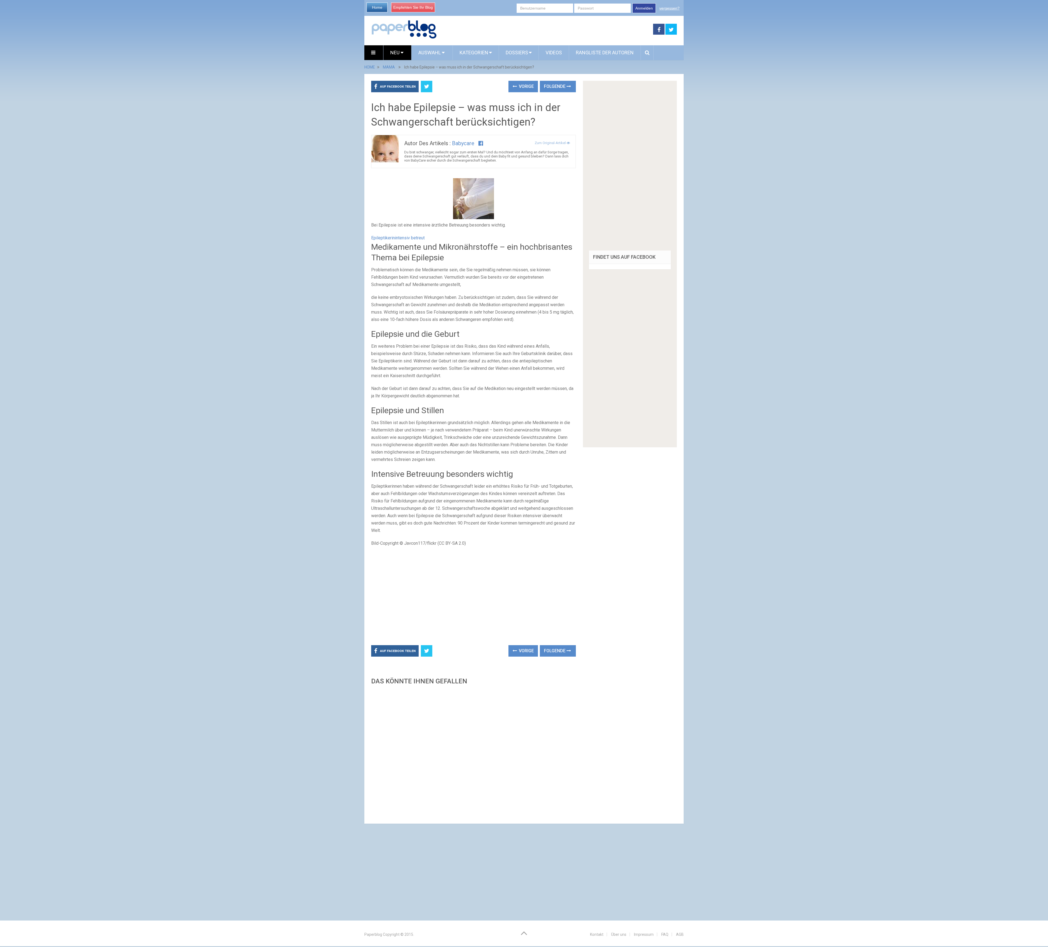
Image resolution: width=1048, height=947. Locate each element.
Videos (554, 52)
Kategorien (474, 52)
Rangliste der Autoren (605, 52)
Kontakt (596, 934)
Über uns (618, 934)
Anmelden (644, 8)
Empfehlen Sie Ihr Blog (413, 7)
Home (377, 7)
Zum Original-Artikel (551, 143)
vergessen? (669, 8)
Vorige (526, 86)
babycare (463, 143)
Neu (395, 52)
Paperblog (373, 934)
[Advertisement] (545, 29)
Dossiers (517, 52)
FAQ (664, 934)
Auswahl (430, 52)
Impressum (644, 934)
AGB (680, 934)
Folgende (555, 86)
